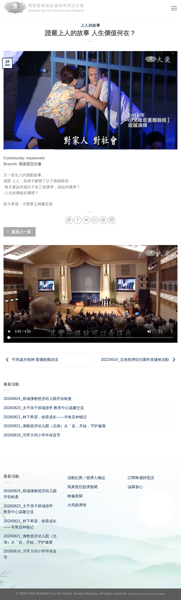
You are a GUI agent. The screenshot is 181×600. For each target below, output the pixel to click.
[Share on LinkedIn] (112, 220)
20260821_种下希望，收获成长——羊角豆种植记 (45, 417)
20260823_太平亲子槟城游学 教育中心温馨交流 (44, 408)
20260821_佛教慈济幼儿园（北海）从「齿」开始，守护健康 (55, 426)
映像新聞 (74, 496)
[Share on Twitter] (86, 220)
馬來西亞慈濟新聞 (82, 487)
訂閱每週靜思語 (141, 478)
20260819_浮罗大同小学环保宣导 (32, 435)
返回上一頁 (21, 232)
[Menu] (173, 8)
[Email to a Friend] (95, 220)
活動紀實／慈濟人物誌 (86, 478)
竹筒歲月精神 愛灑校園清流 (34, 360)
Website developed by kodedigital (146, 593)
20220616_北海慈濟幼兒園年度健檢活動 (135, 360)
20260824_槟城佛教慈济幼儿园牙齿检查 (38, 399)
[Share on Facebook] (78, 220)
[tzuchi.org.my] (46, 8)
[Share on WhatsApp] (69, 220)
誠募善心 (135, 487)
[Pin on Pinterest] (103, 220)
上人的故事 (90, 25)
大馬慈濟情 (76, 505)
